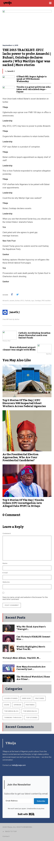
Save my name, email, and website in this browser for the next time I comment (25, 598)
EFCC (22, 301)
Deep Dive (26, 698)
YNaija (5, 107)
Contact (6, 836)
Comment (7, 533)
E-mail (5, 573)
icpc (32, 301)
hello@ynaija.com (19, 765)
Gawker (6, 254)
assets (12, 301)
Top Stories (31, 717)
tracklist (48, 301)
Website (6, 582)
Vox (4, 227)
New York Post (9, 241)
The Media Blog (11, 711)
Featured (39, 698)
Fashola (27, 301)
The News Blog (30, 711)
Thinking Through (12, 717)
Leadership (7, 121)
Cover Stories (10, 698)
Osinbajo (38, 301)
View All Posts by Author (11, 319)
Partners (30, 705)
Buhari (17, 301)
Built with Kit (26, 814)
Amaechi (6, 301)
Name (5, 563)
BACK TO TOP (11, 831)
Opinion (17, 705)
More (6, 705)
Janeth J (11, 71)
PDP (43, 301)
